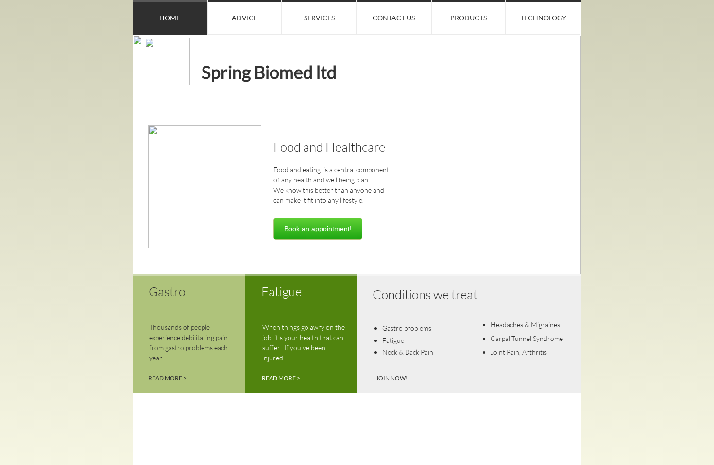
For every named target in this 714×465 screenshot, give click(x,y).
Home (169, 18)
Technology (543, 18)
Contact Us (394, 18)
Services (319, 18)
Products (468, 18)
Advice (244, 18)
